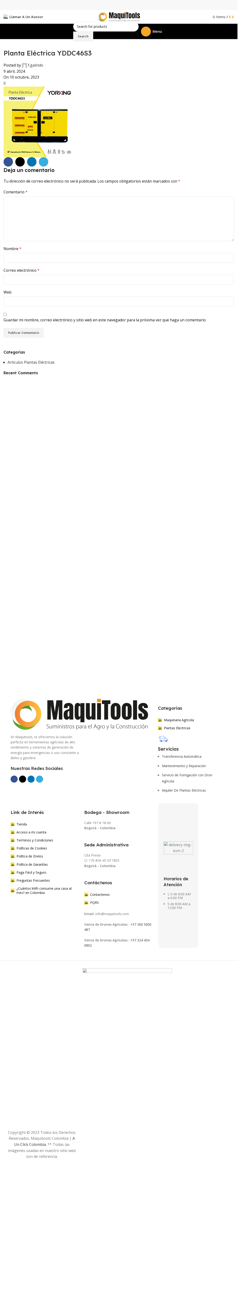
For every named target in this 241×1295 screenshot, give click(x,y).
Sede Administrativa (106, 845)
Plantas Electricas (177, 728)
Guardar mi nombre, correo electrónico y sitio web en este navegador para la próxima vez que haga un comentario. (105, 320)
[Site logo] (119, 16)
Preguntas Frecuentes (33, 880)
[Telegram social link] (43, 162)
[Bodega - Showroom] (86, 805)
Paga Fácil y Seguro (31, 872)
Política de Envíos (29, 856)
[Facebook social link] (8, 162)
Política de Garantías (32, 864)
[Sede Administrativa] (86, 838)
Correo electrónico (22, 270)
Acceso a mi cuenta (31, 832)
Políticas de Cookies (31, 848)
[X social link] (20, 162)
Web (8, 292)
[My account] (204, 16)
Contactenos (100, 894)
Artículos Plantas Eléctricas (31, 362)
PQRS (94, 902)
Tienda (21, 824)
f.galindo (35, 65)
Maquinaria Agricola (179, 720)
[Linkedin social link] (31, 162)
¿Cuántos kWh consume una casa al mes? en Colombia (44, 890)
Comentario (16, 192)
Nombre (12, 248)
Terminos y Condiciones (34, 840)
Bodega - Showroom (106, 812)
